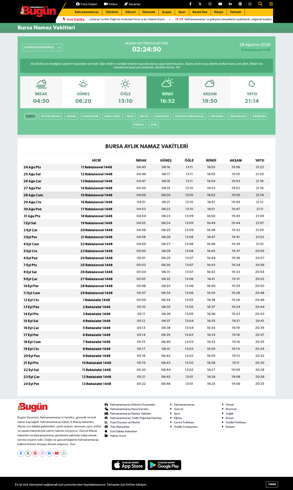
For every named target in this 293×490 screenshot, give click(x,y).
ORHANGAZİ (237, 116)
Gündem (112, 12)
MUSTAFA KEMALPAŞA (189, 116)
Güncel (130, 12)
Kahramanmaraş (87, 12)
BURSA (30, 116)
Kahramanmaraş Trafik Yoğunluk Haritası (135, 418)
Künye (218, 12)
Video (113, 4)
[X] (28, 453)
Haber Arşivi (118, 435)
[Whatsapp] (64, 453)
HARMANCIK (90, 116)
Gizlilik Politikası (236, 422)
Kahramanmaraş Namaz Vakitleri (130, 413)
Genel (230, 404)
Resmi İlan (200, 12)
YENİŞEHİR (258, 116)
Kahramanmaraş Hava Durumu (129, 409)
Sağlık (229, 413)
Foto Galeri (89, 4)
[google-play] (164, 465)
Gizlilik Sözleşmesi (186, 426)
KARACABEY (112, 116)
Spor (182, 12)
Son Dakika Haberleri (123, 431)
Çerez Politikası (184, 422)
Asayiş (166, 12)
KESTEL (144, 116)
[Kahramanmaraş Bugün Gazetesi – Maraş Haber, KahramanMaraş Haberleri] (38, 11)
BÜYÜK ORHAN (50, 116)
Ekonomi (149, 12)
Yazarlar (135, 4)
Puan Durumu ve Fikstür (125, 422)
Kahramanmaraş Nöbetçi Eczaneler (132, 404)
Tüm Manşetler (120, 426)
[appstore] (129, 465)
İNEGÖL (139, 124)
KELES (130, 116)
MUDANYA (162, 116)
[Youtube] (56, 453)
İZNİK (153, 124)
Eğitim (178, 418)
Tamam (272, 484)
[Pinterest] (35, 453)
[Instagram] (42, 453)
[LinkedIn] (49, 453)
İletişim (235, 12)
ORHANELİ (216, 116)
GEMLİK (71, 116)
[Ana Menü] (269, 4)
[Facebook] (21, 453)
